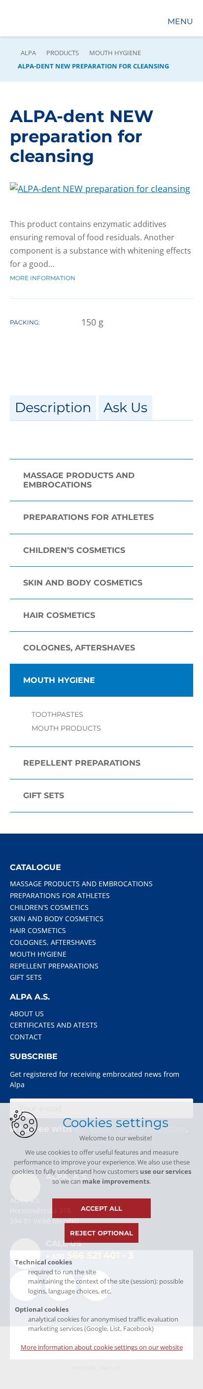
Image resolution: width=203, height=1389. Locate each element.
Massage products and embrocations (79, 480)
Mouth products (66, 728)
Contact (26, 1036)
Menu (180, 21)
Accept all (101, 1208)
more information (42, 278)
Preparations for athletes (88, 517)
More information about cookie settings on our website (102, 1347)
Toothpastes (57, 715)
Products (62, 52)
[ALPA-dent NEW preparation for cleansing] (100, 188)
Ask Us (125, 407)
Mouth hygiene (115, 52)
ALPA (28, 52)
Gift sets (43, 795)
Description (53, 407)
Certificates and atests (54, 1025)
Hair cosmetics (59, 615)
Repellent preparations (81, 763)
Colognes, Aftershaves (79, 647)
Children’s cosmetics (74, 550)
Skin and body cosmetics (82, 582)
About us (27, 1013)
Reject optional (101, 1233)
